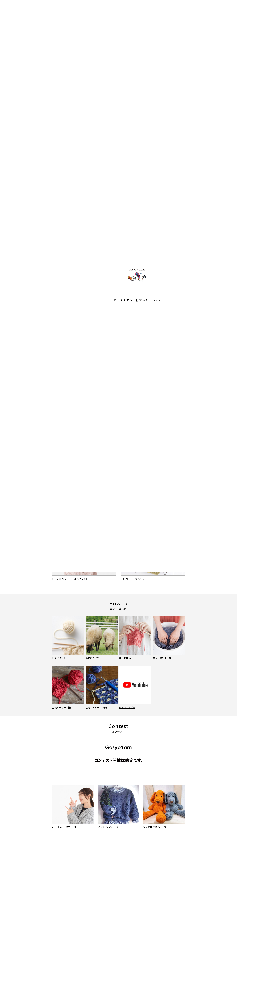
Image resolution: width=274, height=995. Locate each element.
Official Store (259, 22)
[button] (116, 134)
